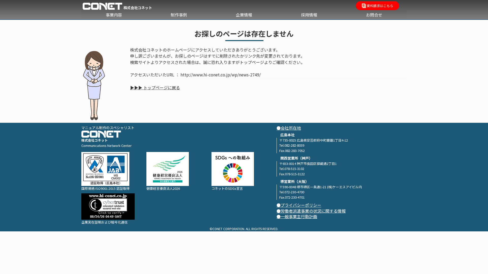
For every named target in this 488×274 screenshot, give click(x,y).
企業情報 (244, 15)
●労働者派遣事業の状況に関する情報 (311, 210)
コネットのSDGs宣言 (227, 188)
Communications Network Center (106, 145)
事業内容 (114, 15)
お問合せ (374, 15)
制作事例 (179, 15)
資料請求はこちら (379, 5)
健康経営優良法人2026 (163, 188)
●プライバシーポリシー (299, 205)
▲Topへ (474, 261)
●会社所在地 (289, 127)
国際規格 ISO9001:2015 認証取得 (105, 188)
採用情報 (309, 15)
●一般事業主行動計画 (297, 216)
